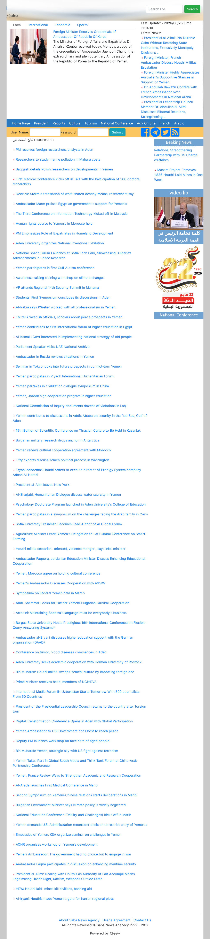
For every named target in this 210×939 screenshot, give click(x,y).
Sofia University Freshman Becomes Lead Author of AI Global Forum (69, 524)
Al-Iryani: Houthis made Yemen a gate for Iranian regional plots (65, 898)
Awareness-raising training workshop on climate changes (60, 278)
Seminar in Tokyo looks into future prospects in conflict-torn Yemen (69, 366)
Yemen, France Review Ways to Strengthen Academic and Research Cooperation (78, 775)
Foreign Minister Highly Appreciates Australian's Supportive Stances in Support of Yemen (170, 77)
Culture (74, 123)
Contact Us (142, 920)
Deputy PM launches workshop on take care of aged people (62, 741)
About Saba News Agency (79, 920)
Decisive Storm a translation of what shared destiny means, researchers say (75, 194)
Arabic (179, 123)
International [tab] (38, 25)
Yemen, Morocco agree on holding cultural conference (58, 573)
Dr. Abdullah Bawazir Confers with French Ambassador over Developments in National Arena (169, 92)
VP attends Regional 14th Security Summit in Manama (57, 287)
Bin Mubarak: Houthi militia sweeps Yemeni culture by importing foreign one (75, 672)
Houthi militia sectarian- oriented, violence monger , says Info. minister (71, 549)
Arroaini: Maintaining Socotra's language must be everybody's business (71, 613)
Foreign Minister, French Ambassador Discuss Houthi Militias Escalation (168, 62)
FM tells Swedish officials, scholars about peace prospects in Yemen (69, 317)
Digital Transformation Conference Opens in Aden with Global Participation (74, 721)
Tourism (90, 123)
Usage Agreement (116, 920)
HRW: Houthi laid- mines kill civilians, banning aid (54, 889)
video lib (179, 193)
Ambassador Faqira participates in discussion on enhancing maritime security (76, 864)
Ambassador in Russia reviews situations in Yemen (55, 356)
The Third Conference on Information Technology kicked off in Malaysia (72, 213)
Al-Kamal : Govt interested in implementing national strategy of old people (74, 337)
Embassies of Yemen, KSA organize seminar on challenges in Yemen (68, 834)
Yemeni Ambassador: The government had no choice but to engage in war (73, 854)
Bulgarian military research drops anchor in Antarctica (57, 440)
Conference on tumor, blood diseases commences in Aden (61, 652)
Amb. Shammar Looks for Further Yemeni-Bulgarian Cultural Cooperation (72, 603)
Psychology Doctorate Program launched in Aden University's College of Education (81, 504)
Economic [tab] (62, 25)
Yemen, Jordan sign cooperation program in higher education (63, 396)
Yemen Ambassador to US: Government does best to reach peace (67, 731)
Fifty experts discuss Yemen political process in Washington (62, 460)
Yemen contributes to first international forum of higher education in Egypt (74, 327)
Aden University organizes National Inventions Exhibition (60, 243)
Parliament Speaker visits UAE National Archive (52, 347)
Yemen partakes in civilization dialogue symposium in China (62, 386)
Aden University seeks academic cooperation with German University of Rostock (79, 662)
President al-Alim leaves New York (42, 485)
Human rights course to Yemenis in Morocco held (54, 223)
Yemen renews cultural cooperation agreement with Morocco (63, 450)
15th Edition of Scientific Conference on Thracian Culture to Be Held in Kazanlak (78, 430)
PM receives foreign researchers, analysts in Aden (54, 149)
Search (192, 9)
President (41, 123)
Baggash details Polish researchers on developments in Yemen (64, 169)
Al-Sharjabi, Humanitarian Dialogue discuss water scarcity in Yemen (68, 494)
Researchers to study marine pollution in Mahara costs (58, 159)
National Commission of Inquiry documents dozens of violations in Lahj (71, 406)
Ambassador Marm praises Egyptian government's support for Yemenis (71, 204)
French (165, 123)
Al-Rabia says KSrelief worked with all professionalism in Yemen (65, 307)
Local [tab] (17, 25)
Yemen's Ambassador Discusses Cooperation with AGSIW (60, 583)
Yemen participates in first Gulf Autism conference (55, 268)
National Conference (117, 123)
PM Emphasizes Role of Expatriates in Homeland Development (64, 233)
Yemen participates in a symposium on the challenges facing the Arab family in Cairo (82, 514)
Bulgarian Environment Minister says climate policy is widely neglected (71, 805)
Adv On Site (146, 123)
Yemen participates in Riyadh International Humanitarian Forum (65, 376)
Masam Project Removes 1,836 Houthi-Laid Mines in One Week (178, 171)
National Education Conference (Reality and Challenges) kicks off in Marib (73, 815)
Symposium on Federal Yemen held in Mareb (50, 593)
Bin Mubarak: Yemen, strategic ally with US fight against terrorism (67, 751)
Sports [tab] (82, 25)
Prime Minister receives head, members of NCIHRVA (56, 682)
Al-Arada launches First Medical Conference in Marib (57, 785)
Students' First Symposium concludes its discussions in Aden (63, 297)
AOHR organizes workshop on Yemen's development (57, 844)
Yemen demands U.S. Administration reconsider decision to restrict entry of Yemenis (81, 825)
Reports (59, 123)
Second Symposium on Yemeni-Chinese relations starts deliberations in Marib (76, 795)
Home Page (21, 123)
